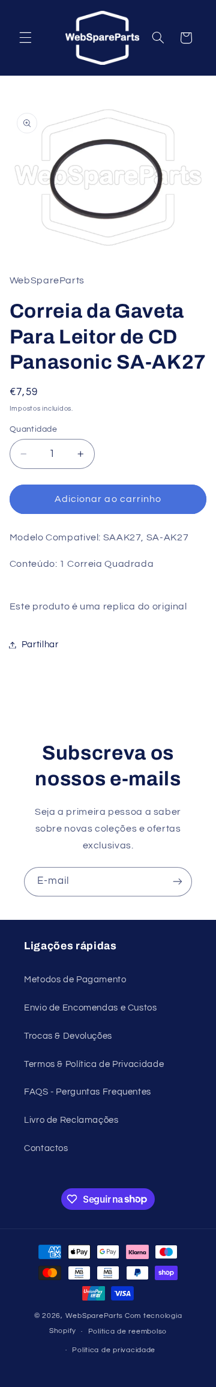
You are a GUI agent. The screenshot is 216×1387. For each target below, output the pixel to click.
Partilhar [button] (40, 644)
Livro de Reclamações (71, 1120)
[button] (25, 38)
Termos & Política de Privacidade (94, 1064)
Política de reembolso (127, 1331)
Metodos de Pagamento (75, 979)
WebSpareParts (94, 1316)
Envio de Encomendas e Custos (90, 1007)
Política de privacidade (113, 1350)
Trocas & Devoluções (68, 1036)
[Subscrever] (177, 881)
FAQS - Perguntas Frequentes (87, 1091)
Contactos (46, 1148)
